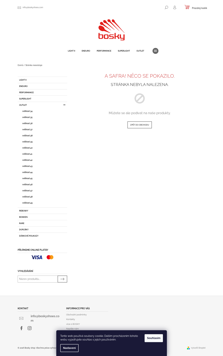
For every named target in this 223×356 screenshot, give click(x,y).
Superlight (25, 99)
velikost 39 (27, 142)
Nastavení (69, 348)
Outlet (23, 105)
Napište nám (72, 328)
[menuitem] (71, 51)
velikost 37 (27, 129)
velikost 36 (27, 123)
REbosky (23, 211)
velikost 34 (27, 111)
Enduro (23, 86)
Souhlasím (153, 338)
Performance (26, 92)
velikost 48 (27, 197)
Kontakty (70, 319)
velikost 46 (27, 184)
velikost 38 (27, 135)
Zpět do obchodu (139, 125)
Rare (21, 223)
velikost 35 (27, 117)
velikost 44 (27, 172)
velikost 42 (27, 160)
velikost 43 (27, 166)
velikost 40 (27, 148)
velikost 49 (27, 203)
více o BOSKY (73, 324)
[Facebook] (21, 328)
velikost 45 (27, 178)
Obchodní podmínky (76, 314)
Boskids (23, 217)
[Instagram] (29, 328)
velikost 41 (27, 154)
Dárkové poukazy (28, 236)
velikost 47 (27, 190)
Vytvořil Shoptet (198, 348)
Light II (22, 80)
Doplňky (24, 229)
